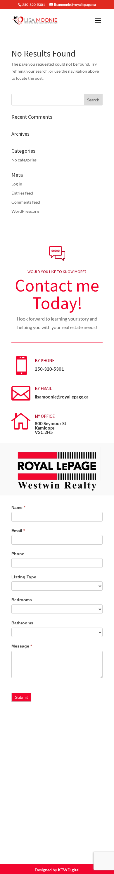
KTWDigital (69, 869)
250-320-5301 (49, 369)
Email (18, 530)
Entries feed (22, 192)
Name (18, 507)
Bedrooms (21, 599)
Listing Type (23, 577)
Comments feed (25, 202)
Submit (21, 697)
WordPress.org (25, 211)
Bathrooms (22, 623)
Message (21, 646)
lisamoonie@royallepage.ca (62, 396)
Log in (16, 183)
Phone (17, 553)
